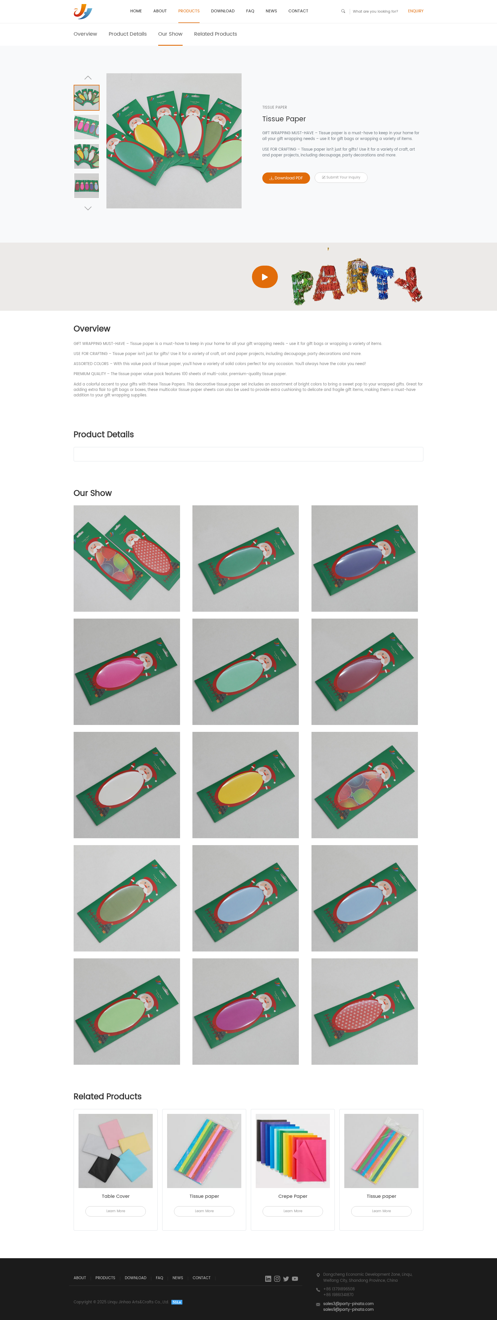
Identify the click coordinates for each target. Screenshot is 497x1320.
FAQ (250, 11)
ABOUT (160, 11)
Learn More (115, 1211)
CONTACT (298, 11)
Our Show (170, 34)
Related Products (215, 34)
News (271, 11)
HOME (136, 11)
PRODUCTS (189, 11)
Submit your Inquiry (342, 177)
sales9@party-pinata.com (348, 1310)
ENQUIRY (415, 11)
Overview (85, 34)
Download (223, 11)
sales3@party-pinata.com (348, 1304)
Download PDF (288, 178)
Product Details (128, 34)
